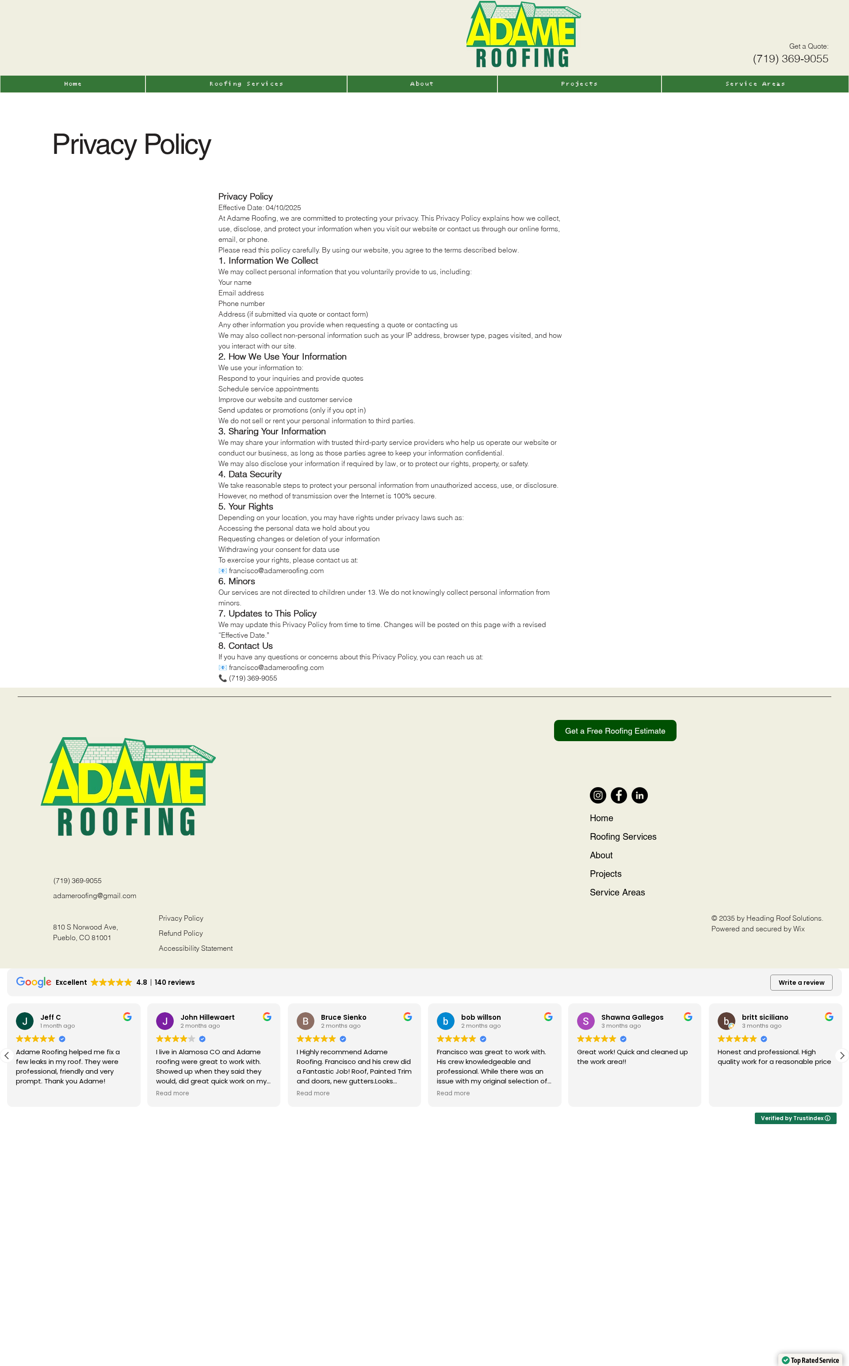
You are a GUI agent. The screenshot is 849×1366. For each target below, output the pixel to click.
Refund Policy (181, 933)
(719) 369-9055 (78, 880)
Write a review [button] (802, 982)
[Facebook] (619, 795)
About (601, 855)
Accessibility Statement (196, 948)
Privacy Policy (181, 918)
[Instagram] (598, 795)
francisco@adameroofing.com (276, 667)
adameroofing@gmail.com (94, 895)
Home (601, 818)
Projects (606, 874)
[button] (808, 46)
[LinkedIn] (639, 795)
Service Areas (617, 892)
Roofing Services (623, 836)
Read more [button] (32, 1094)
